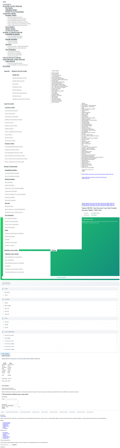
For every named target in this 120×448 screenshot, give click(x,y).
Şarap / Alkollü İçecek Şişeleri (13, 131)
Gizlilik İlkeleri (6, 425)
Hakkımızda (5, 424)
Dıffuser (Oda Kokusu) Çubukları (14, 233)
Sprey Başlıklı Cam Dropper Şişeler (15, 155)
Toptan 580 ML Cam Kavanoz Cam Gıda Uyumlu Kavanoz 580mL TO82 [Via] (97, 174)
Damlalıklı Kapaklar (11, 170)
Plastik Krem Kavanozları (19, 93)
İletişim (4, 427)
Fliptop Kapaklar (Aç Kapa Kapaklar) (15, 194)
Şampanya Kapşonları (11, 242)
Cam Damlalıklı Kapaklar (12, 173)
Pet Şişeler (15, 84)
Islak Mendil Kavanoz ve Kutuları (14, 263)
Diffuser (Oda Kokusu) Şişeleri (13, 119)
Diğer (6, 230)
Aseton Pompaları (10, 227)
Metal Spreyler (9, 206)
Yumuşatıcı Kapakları (11, 191)
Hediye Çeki (5, 435)
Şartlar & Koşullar (6, 422)
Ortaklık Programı (6, 436)
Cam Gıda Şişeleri (10, 113)
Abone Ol (14, 444)
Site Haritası (5, 432)
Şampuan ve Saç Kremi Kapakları (14, 188)
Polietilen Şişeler (17, 87)
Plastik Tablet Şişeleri (18, 81)
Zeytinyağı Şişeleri (10, 140)
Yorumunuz (4, 404)
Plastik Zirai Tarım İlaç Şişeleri (21, 99)
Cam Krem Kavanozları (11, 116)
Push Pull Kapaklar (10, 200)
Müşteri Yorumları (6, 355)
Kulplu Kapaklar (9, 185)
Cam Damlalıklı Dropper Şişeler (14, 146)
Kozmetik (7, 266)
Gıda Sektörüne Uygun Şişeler (13, 257)
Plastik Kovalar (16, 96)
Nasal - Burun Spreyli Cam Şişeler (14, 161)
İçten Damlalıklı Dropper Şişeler (14, 152)
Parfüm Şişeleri (9, 128)
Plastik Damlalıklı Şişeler (19, 78)
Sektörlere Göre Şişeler (12, 254)
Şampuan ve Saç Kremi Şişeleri (14, 269)
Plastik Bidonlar (16, 90)
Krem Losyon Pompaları (11, 224)
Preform (7, 239)
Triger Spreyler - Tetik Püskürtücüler (15, 209)
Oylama (3, 406)
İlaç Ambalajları (9, 260)
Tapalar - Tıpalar (9, 245)
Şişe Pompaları (9, 215)
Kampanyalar (5, 438)
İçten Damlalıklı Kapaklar (12, 176)
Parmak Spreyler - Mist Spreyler (14, 212)
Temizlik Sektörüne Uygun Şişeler (14, 272)
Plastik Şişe (15, 75)
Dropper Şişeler (9, 122)
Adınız (3, 399)
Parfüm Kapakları (10, 236)
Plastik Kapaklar (10, 179)
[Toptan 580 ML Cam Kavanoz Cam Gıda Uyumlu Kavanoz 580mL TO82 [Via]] (98, 203)
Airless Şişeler (9, 137)
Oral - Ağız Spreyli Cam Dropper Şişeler (16, 158)
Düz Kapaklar (9, 182)
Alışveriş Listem (6, 433)
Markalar (5, 434)
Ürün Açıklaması (5, 353)
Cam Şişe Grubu (10, 107)
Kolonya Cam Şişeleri (11, 125)
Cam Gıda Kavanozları (11, 110)
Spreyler (7, 203)
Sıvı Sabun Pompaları (11, 218)
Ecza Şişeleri (8, 134)
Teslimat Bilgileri (6, 423)
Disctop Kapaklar (10, 197)
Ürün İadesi (5, 428)
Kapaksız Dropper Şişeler (12, 149)
